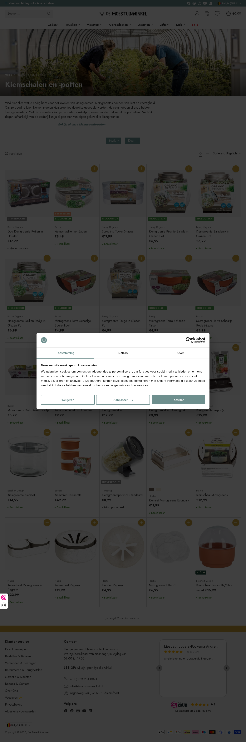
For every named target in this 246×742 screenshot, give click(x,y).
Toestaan (178, 400)
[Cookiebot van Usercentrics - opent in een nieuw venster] (188, 340)
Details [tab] (123, 352)
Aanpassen (120, 400)
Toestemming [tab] (65, 352)
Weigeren (68, 400)
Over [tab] (180, 352)
